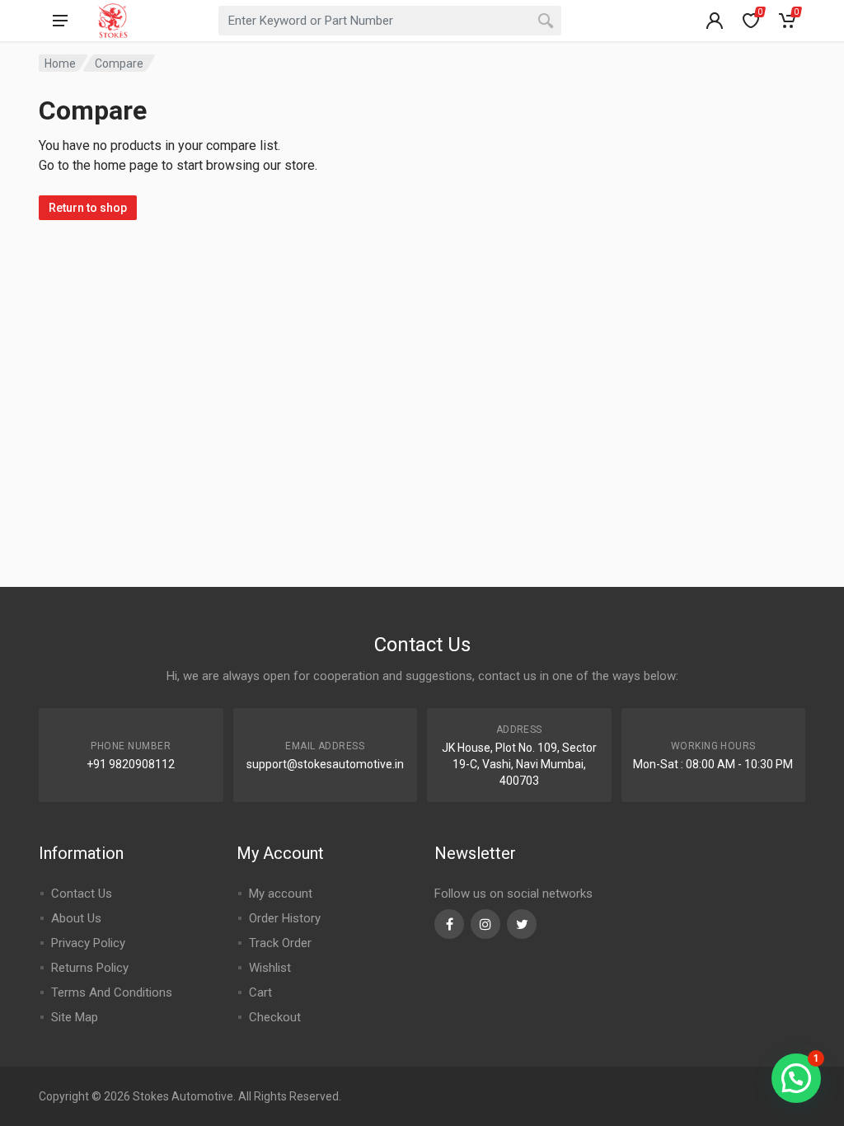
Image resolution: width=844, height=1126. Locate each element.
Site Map (74, 1017)
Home (60, 63)
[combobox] (389, 20)
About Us (76, 918)
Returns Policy (90, 967)
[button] (796, 1078)
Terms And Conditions (111, 992)
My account (280, 893)
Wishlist (270, 967)
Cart (260, 992)
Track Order (280, 943)
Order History (285, 918)
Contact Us (81, 893)
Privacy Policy (88, 943)
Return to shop (88, 207)
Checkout (275, 1017)
